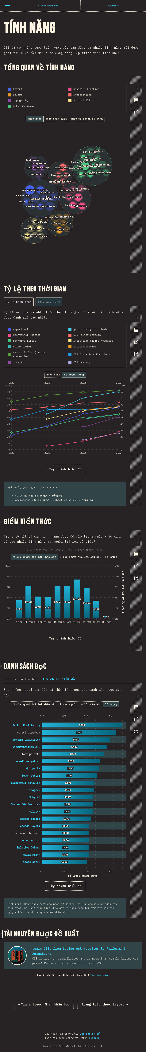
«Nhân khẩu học (44, 1004)
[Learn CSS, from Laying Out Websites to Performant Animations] (17, 955)
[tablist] (135, 102)
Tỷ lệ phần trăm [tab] (19, 302)
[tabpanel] (65, 178)
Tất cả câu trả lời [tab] (21, 679)
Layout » (104, 1004)
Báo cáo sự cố (90, 1033)
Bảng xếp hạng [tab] (49, 301)
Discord (94, 1038)
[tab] (136, 88)
